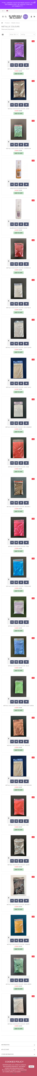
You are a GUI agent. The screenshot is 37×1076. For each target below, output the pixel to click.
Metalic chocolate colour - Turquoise (18, 586)
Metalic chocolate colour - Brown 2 (18, 506)
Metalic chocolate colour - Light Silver (18, 347)
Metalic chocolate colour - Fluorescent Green (18, 705)
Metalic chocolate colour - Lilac (18, 626)
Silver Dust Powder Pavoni (18, 228)
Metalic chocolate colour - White (18, 1024)
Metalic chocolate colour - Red (18, 825)
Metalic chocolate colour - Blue (18, 666)
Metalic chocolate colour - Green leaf (18, 148)
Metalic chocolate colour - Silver (18, 865)
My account (5, 1049)
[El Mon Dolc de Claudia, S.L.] (18, 17)
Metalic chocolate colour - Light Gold (18, 387)
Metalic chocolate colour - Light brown (19, 785)
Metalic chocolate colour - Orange (18, 944)
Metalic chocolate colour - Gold (18, 109)
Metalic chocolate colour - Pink (18, 546)
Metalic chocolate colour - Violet (19, 69)
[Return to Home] (2, 23)
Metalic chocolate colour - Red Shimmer (18, 427)
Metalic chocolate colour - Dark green (18, 984)
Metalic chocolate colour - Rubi (18, 467)
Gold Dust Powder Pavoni (18, 188)
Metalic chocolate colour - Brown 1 (18, 904)
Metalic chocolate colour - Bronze (18, 745)
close (31, 1066)
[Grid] (3, 34)
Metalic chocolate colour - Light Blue (18, 308)
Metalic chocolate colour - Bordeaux (18, 268)
